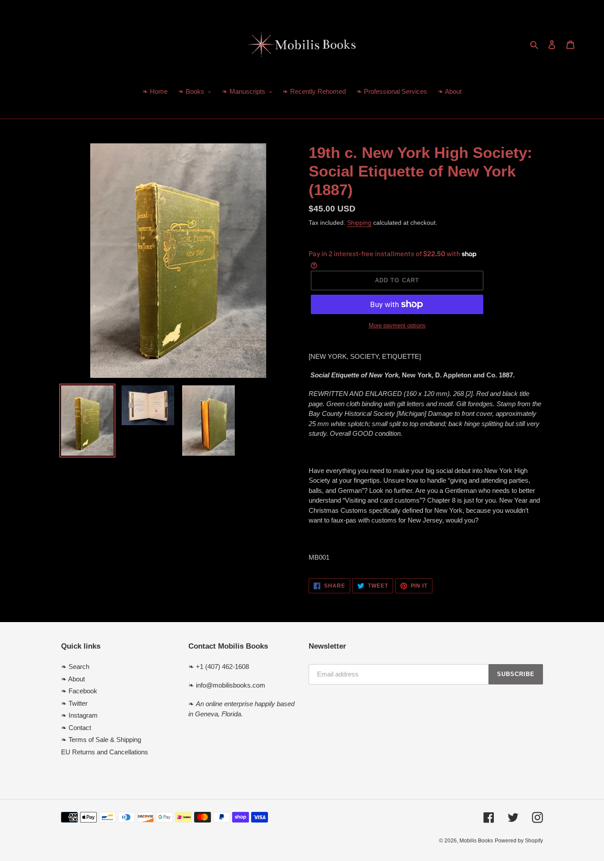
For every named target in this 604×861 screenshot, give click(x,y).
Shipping (359, 222)
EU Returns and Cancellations (104, 752)
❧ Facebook (79, 691)
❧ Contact (76, 727)
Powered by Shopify (519, 841)
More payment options (397, 325)
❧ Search (75, 666)
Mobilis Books (476, 841)
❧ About (73, 679)
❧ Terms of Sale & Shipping (101, 739)
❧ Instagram (79, 715)
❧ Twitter (74, 703)
